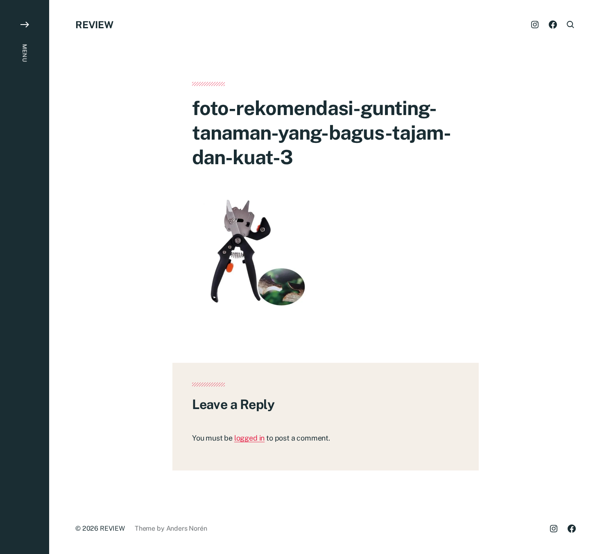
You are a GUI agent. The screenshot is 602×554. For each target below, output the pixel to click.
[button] (24, 277)
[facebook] (553, 25)
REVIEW (94, 24)
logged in (249, 438)
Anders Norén (186, 528)
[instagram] (535, 25)
